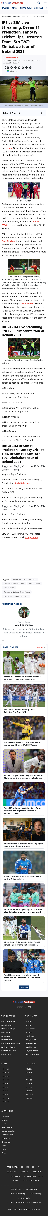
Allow (28, 26)
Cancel (40, 26)
